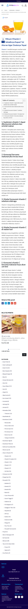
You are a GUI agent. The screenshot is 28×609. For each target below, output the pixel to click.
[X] (19, 597)
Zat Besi (7, 471)
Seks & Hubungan (7, 534)
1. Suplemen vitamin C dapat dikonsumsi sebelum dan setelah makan (13, 103)
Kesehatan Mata (7, 443)
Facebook (3, 303)
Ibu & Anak (5, 398)
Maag (6, 522)
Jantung (5, 404)
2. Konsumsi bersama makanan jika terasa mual (14, 107)
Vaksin (6, 550)
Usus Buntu (5, 553)
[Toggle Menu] (2, 5)
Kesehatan (5, 419)
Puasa (6, 547)
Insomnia (5, 401)
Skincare (5, 540)
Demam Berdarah (7, 380)
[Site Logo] (12, 5)
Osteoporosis (6, 474)
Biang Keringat (6, 374)
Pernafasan (8, 431)
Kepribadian (6, 416)
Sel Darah (5, 538)
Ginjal (4, 392)
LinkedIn (9, 303)
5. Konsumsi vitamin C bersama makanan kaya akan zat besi (13, 116)
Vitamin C (4, 49)
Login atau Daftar (11, 1)
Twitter (6, 303)
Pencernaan (8, 428)
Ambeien (7, 483)
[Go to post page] (14, 324)
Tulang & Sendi (8, 437)
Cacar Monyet (8, 495)
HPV (6, 513)
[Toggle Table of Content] (23, 100)
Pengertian (5, 477)
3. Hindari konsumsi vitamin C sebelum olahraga (13, 111)
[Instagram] (22, 597)
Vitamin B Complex (9, 459)
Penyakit (5, 480)
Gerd (4, 389)
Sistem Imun (8, 435)
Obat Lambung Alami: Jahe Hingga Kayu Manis (13, 339)
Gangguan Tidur (9, 507)
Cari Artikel (6, 351)
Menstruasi (5, 449)
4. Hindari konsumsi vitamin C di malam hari (14, 114)
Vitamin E (7, 468)
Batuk (6, 492)
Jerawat (5, 407)
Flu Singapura (8, 504)
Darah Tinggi (8, 498)
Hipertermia (6, 395)
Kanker (6, 516)
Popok (4, 531)
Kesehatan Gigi (6, 440)
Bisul (4, 377)
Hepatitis (7, 510)
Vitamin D (7, 465)
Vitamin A (7, 456)
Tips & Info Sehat (7, 544)
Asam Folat (5, 362)
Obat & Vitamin (6, 453)
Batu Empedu (6, 371)
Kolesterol (7, 519)
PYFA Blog (19, 1)
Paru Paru (7, 526)
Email (15, 303)
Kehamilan (5, 410)
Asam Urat (5, 368)
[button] (23, 6)
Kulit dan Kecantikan (8, 446)
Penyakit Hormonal (9, 528)
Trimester (7, 413)
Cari (24, 354)
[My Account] (25, 5)
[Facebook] (16, 597)
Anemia (6, 486)
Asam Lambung (6, 365)
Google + (12, 303)
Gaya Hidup (6, 386)
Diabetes (7, 501)
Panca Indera (8, 425)
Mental (6, 422)
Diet (4, 383)
